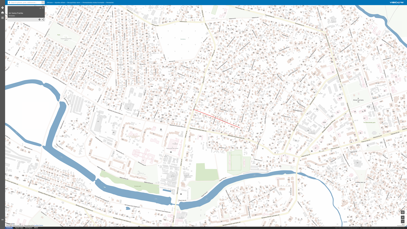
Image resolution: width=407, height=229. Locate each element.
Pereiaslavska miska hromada (93, 2)
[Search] (43, 2)
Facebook (9, 228)
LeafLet (36, 225)
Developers (28, 228)
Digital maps (19, 228)
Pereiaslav (110, 2)
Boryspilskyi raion (73, 2)
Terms (41, 225)
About (36, 228)
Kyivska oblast (60, 2)
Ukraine (50, 2)
